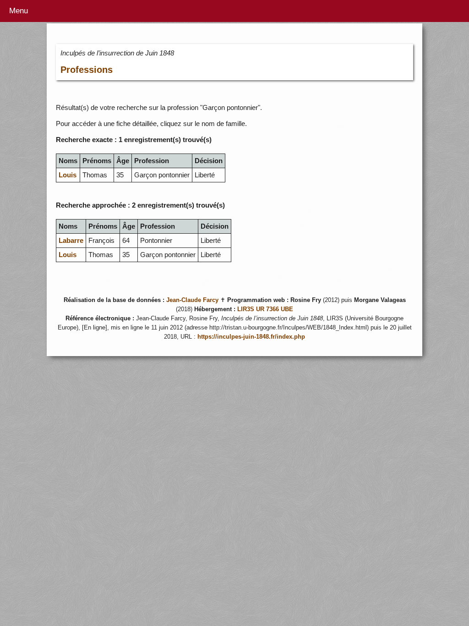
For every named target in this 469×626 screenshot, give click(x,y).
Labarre (71, 240)
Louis (67, 175)
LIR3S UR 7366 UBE (265, 309)
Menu (18, 10)
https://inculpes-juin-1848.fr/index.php (251, 337)
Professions (86, 70)
